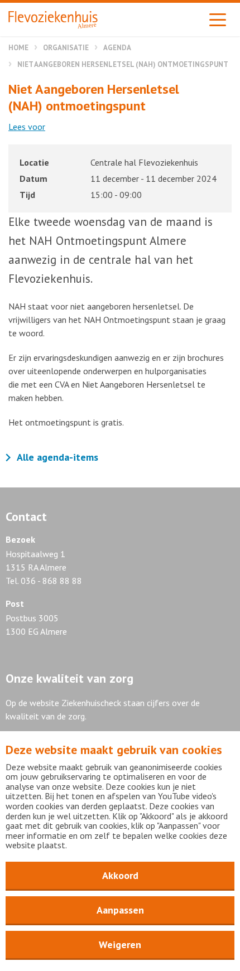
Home (18, 47)
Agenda (117, 47)
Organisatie (66, 47)
